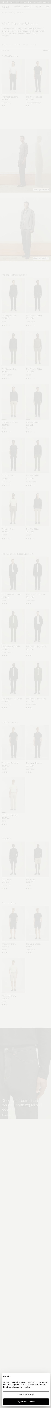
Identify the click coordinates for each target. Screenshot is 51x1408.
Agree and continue (26, 1401)
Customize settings (26, 1394)
